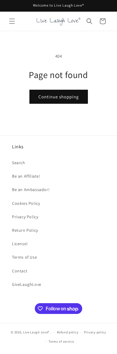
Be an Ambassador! (31, 189)
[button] (12, 21)
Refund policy (67, 332)
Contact (19, 271)
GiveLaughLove (26, 284)
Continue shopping (58, 97)
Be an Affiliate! (26, 176)
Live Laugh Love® (36, 332)
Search (18, 162)
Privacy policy (95, 332)
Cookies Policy (26, 203)
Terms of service (61, 341)
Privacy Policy (25, 216)
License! (20, 243)
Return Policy (25, 230)
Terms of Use (24, 257)
